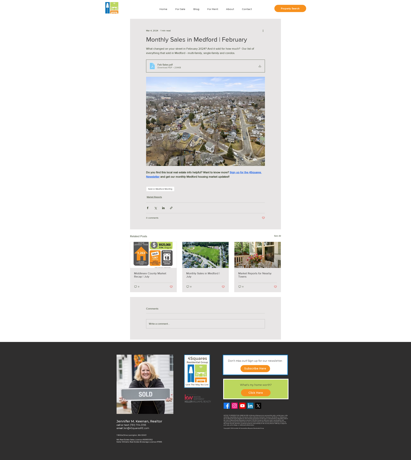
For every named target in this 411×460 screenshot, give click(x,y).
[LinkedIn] (250, 406)
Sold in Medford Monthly (160, 189)
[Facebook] (227, 406)
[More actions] (263, 30)
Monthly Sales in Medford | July (203, 275)
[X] (258, 406)
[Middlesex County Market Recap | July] (153, 255)
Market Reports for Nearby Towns (254, 275)
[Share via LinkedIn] (163, 207)
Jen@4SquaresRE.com (136, 428)
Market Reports (154, 197)
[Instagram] (235, 406)
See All (277, 235)
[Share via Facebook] (147, 207)
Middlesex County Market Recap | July (150, 275)
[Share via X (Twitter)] (155, 207)
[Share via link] (171, 207)
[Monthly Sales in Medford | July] (205, 255)
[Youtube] (242, 406)
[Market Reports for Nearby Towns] (257, 255)
